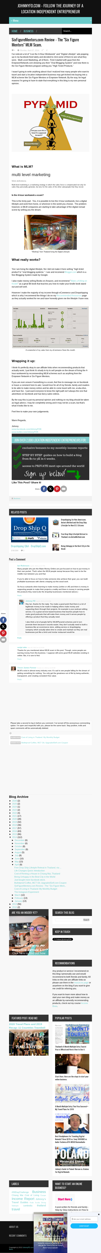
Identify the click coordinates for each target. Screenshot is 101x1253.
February (19, 898)
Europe (43, 1195)
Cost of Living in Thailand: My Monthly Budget (40, 737)
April (17, 865)
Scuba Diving (40, 1203)
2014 (14, 837)
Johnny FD (30, 601)
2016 (14, 831)
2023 (14, 810)
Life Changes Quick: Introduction (29, 871)
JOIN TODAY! (84, 1226)
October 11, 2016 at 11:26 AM (46, 668)
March (18, 895)
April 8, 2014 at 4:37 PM (37, 566)
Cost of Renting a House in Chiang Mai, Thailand (37, 874)
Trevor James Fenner (26, 668)
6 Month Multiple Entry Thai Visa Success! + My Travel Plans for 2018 (71, 1108)
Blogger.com (70, 272)
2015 (14, 834)
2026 (14, 801)
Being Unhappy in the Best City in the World (34, 877)
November (20, 843)
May (17, 862)
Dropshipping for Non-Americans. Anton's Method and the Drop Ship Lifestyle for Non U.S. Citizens (74, 522)
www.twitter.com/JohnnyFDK (25, 432)
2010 (14, 907)
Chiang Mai (17, 1195)
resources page (81, 983)
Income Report (23, 1199)
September (20, 849)
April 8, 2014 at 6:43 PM (43, 601)
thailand (41, 1205)
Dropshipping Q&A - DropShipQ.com (28, 546)
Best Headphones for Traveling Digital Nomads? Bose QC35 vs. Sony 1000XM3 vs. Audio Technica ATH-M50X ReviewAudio (71, 1139)
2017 (14, 828)
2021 (14, 816)
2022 (14, 813)
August (18, 852)
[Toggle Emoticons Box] (10, 733)
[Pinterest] (57, 489)
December (20, 840)
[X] (50, 489)
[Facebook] (44, 489)
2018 (14, 825)
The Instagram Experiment (26, 892)
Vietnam (15, 1206)
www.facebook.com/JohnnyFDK (27, 429)
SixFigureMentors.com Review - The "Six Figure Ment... (40, 886)
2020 (14, 819)
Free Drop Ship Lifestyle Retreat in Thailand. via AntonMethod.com (74, 535)
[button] (50, 1224)
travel (16, 1209)
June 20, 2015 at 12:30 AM (35, 647)
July (17, 855)
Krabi (32, 1203)
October (19, 846)
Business (28, 31)
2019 (14, 822)
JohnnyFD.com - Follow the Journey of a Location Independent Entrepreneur (50, 8)
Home (14, 31)
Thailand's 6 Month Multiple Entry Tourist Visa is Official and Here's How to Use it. (70, 1048)
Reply (19, 595)
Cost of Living (32, 1195)
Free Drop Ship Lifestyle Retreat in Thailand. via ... (37, 868)
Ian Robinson (23, 566)
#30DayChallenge (20, 1192)
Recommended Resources (69, 295)
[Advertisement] (50, 772)
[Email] (63, 489)
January (19, 901)
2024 (14, 807)
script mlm (22, 647)
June (17, 858)
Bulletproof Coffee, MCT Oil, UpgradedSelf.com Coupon (44, 743)
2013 (14, 904)
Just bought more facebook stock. (29, 880)
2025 (14, 804)
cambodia (27, 1205)
